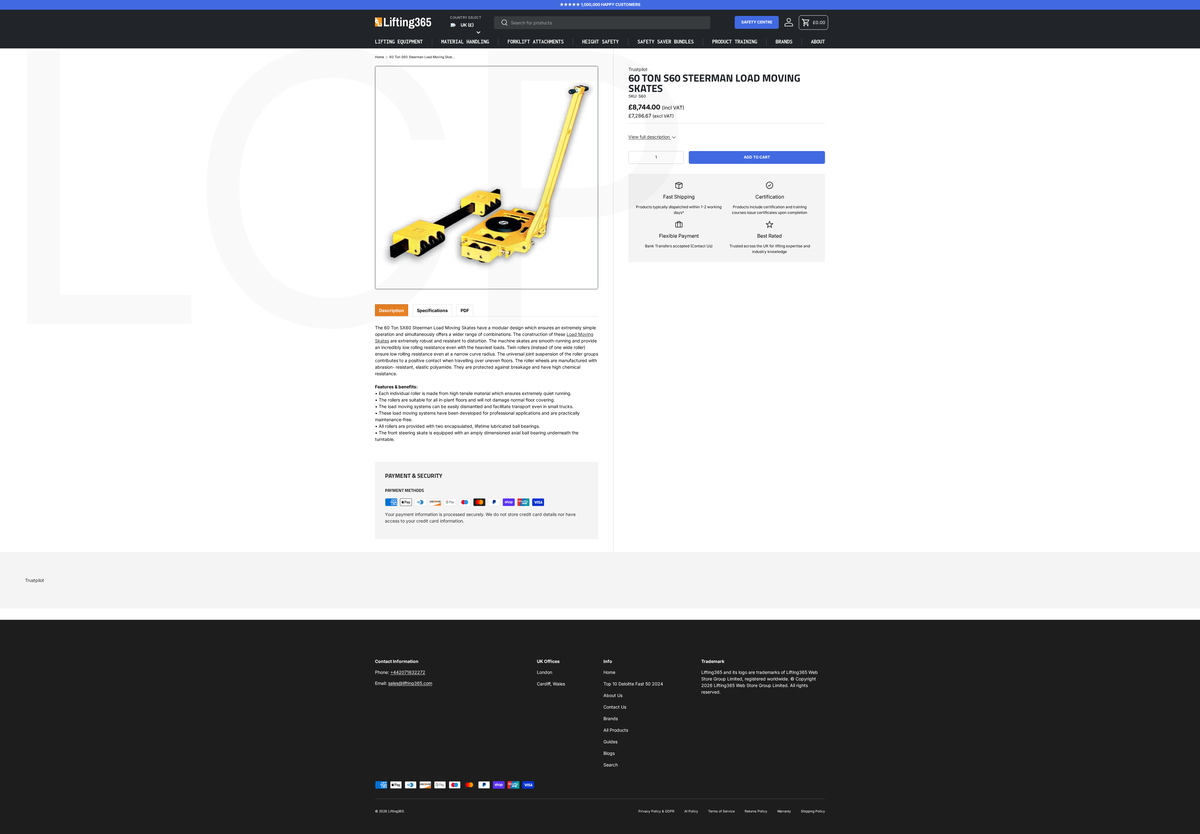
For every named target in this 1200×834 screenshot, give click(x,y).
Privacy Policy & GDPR (656, 811)
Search (610, 764)
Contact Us (614, 707)
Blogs (609, 753)
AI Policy (691, 811)
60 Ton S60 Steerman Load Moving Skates (422, 57)
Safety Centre (756, 22)
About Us (612, 695)
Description (391, 310)
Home (379, 57)
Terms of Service (721, 811)
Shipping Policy (813, 811)
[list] (486, 177)
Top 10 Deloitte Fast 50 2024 (633, 683)
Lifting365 (396, 811)
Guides (610, 741)
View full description (649, 136)
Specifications (432, 310)
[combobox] (602, 22)
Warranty (784, 811)
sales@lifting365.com (410, 683)
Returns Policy (756, 811)
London (544, 672)
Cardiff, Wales (551, 683)
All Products (615, 730)
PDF (465, 310)
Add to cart (757, 157)
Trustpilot (638, 69)
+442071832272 (407, 672)
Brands (610, 718)
